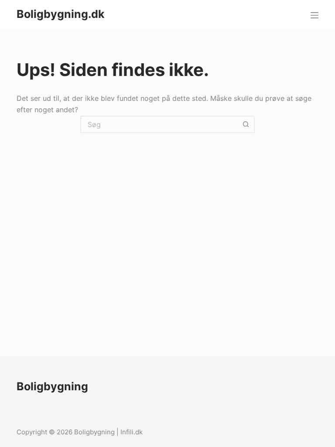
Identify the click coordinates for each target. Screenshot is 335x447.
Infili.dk (131, 432)
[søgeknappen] (246, 124)
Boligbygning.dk (61, 14)
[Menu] (314, 15)
